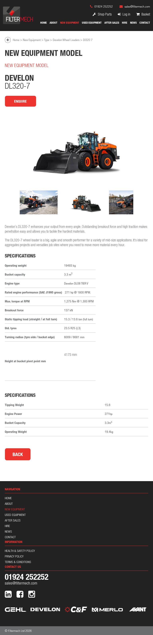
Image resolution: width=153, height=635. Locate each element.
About (53, 22)
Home (43, 22)
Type (46, 40)
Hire (124, 22)
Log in (126, 14)
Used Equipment (92, 22)
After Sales (111, 22)
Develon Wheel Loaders (66, 40)
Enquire (20, 101)
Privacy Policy (14, 556)
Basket (145, 14)
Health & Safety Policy (20, 550)
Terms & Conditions (18, 562)
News (133, 22)
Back (18, 454)
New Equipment (69, 22)
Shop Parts (104, 14)
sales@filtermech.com (137, 6)
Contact (144, 22)
